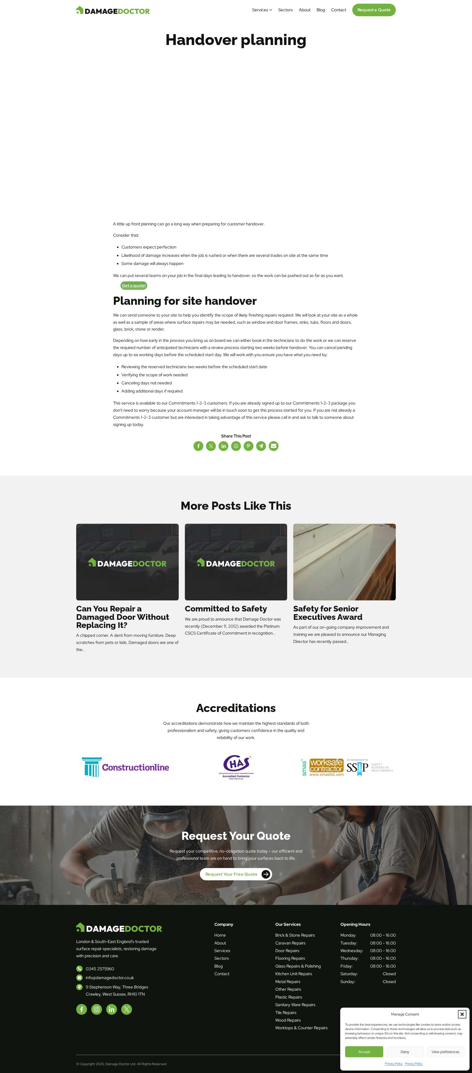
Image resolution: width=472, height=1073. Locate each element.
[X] (211, 446)
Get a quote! (134, 285)
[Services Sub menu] (270, 10)
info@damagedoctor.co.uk (110, 977)
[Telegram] (261, 446)
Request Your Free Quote (232, 874)
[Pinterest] (248, 446)
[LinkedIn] (223, 446)
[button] (462, 1014)
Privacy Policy (393, 1064)
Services (260, 10)
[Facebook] (198, 446)
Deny (405, 1051)
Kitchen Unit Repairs (293, 973)
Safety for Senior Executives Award (328, 613)
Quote (374, 10)
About (304, 10)
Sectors (285, 10)
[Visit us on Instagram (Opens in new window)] (96, 1009)
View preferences (445, 1051)
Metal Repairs (287, 981)
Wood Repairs (288, 1020)
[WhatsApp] (236, 446)
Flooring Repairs (290, 958)
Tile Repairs (285, 1012)
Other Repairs (288, 989)
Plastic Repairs (288, 997)
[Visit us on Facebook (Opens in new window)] (81, 1009)
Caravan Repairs (290, 943)
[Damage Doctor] (113, 10)
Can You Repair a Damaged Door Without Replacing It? (122, 617)
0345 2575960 (100, 968)
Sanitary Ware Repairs (295, 1004)
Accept (364, 1051)
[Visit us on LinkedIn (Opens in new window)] (111, 1009)
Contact (338, 10)
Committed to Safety (226, 608)
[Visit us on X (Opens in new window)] (126, 1009)
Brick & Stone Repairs (295, 935)
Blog (321, 10)
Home (220, 935)
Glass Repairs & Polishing (298, 966)
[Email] (274, 446)
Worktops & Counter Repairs (301, 1027)
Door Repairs (287, 950)
